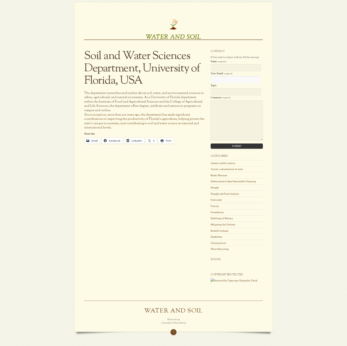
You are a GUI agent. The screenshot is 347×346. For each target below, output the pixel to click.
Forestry (215, 206)
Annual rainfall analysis (223, 163)
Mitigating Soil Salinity (223, 224)
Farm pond (216, 199)
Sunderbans (216, 236)
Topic (214, 85)
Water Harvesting (220, 249)
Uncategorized (218, 243)
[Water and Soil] (173, 29)
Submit (237, 146)
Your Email (222, 73)
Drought (215, 187)
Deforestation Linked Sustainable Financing (233, 181)
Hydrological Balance (222, 218)
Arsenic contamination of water (227, 169)
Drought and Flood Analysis (225, 193)
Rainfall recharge (220, 230)
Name (218, 61)
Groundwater (217, 212)
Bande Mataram (219, 175)
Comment (221, 97)
